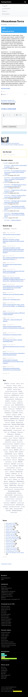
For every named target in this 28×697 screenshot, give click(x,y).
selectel (21, 465)
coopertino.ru (7, 404)
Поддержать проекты (6, 564)
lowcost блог (4, 637)
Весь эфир (5, 373)
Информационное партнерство (8, 591)
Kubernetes (15, 438)
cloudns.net (19, 400)
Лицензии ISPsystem (11, 535)
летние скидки (14, 500)
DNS (24, 408)
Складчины (4, 6)
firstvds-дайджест (8, 416)
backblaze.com (15, 395)
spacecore (12, 471)
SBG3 (10, 465)
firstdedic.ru (14, 414)
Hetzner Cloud (19, 422)
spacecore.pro (19, 471)
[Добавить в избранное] (7, 94)
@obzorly (8, 143)
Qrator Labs (14, 459)
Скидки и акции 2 (5, 635)
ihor (10, 428)
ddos (9, 406)
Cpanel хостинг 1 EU (5, 608)
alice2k (4, 94)
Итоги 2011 (3, 678)
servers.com (20, 469)
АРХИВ (15, 144)
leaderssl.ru (21, 438)
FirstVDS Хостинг (10, 528)
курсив (5, 115)
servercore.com (8, 469)
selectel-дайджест (11, 467)
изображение (17, 115)
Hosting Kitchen (6, 2)
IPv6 (8, 432)
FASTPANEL (15, 412)
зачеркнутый (7, 115)
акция (6, 487)
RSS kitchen (10, 144)
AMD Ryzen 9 (21, 387)
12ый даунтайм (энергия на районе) (11, 234)
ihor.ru (13, 428)
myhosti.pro (19, 447)
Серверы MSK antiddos (6, 625)
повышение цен (20, 504)
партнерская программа (9, 504)
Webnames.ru (20, 481)
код (14, 115)
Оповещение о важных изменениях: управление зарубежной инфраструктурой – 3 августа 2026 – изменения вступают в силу (14, 279)
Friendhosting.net (14, 418)
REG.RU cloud (7, 463)
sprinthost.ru (14, 473)
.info (13, 690)
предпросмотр (12, 126)
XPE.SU (22, 483)
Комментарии (7, 228)
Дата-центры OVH (10, 523)
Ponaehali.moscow (14, 455)
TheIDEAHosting (12, 477)
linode (20, 440)
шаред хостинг (14, 512)
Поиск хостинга (4, 640)
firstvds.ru (17, 416)
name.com (5, 449)
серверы (23, 506)
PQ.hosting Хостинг (10, 543)
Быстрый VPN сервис (5, 632)
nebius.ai (11, 449)
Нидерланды (6, 502)
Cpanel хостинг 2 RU (5, 609)
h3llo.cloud (7, 422)
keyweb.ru (5, 438)
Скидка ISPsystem (6, 8)
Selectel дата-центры (11, 524)
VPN (19, 479)
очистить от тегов (3, 116)
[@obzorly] (5, 139)
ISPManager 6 (10, 434)
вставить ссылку (19, 115)
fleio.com (23, 416)
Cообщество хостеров (6, 594)
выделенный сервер (11, 493)
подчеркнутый (9, 115)
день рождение (9, 495)
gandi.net (22, 418)
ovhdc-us (20, 453)
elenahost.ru (7, 410)
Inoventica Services (17, 430)
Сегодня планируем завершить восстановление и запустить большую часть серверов (13, 361)
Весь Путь (3, 667)
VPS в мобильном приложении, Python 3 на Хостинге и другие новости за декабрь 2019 (15, 179)
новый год (13, 502)
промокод (5, 506)
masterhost (16, 443)
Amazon (19, 385)
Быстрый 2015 (4, 670)
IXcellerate (17, 436)
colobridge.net (8, 402)
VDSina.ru (15, 479)
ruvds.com (13, 463)
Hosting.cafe (4, 638)
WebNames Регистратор (11, 532)
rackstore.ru (21, 459)
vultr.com (6, 481)
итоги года (8, 500)
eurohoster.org (7, 412)
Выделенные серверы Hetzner (8, 102)
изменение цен (18, 498)
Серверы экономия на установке (8, 645)
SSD (19, 473)
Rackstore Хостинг (10, 540)
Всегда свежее (5, 14)
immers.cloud (19, 428)
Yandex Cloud (9, 529)
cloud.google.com (10, 399)
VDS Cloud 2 (4, 612)
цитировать (12, 115)
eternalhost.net (19, 410)
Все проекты (4, 586)
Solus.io (6, 471)
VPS (22, 479)
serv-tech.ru (18, 467)
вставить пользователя (21, 115)
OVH (16, 451)
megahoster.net (14, 445)
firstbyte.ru (8, 414)
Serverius (15, 469)
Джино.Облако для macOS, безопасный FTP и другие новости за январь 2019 (15, 208)
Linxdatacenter (8, 441)
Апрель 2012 (4, 676)
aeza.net (15, 385)
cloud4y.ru (7, 401)
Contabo (14, 402)
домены (6, 496)
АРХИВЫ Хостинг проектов (7, 593)
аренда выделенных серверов (16, 487)
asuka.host (21, 393)
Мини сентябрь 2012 (5, 675)
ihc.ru (7, 428)
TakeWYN (6, 477)
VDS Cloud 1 (4, 611)
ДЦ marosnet (20, 496)
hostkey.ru (11, 426)
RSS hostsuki (4, 144)
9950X (22, 383)
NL (23, 449)
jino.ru (4, 91)
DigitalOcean (19, 408)
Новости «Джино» (16, 220)
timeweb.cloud (20, 477)
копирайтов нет (12, 687)
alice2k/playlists (15, 143)
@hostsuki (3, 143)
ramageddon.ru (8, 461)
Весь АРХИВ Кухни (5, 660)
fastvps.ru (21, 412)
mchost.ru (22, 443)
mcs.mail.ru (7, 445)
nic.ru (21, 449)
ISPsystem (17, 434)
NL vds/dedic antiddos (6, 614)
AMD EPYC (15, 387)
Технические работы (18, 508)
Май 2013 (3, 673)
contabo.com (20, 402)
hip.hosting (6, 426)
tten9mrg (5, 332)
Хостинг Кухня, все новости (7, 642)
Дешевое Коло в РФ (5, 623)
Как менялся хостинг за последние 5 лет (10, 599)
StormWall (7, 475)
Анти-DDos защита (5, 606)
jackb (4, 255)
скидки (11, 508)
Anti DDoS (9, 389)
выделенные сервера (19, 489)
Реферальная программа (14, 506)
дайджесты (20, 144)
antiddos (20, 391)
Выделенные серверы (14, 491)
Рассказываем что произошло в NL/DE (12, 334)
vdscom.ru (9, 479)
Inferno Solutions (7, 430)
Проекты (4, 11)
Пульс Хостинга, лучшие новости (8, 643)
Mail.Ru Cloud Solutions (8, 443)
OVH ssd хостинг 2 (5, 617)
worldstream (6, 483)
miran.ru (21, 445)
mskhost (13, 447)
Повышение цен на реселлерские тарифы (13, 294)
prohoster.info (14, 457)
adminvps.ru (9, 385)
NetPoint (16, 449)
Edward (4, 237)
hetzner (13, 422)
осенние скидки (20, 502)
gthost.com (21, 420)
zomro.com (20, 485)
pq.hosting (21, 455)
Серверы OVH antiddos (6, 622)
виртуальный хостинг (8, 489)
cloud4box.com (18, 399)
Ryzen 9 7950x (20, 463)
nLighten (6, 451)
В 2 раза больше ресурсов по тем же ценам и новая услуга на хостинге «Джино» (15, 172)
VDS (5, 479)
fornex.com (6, 418)
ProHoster (8, 457)
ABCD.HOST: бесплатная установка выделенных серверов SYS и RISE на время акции (13, 241)
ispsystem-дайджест (9, 436)
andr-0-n (4, 344)
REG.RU (20, 461)
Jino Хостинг (4, 24)
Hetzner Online (6, 424)
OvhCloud (21, 451)
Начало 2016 (4, 669)
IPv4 (6, 432)
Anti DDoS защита (17, 389)
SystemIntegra (19, 475)
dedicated (5, 408)
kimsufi (10, 438)
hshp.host (17, 426)
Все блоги (5, 556)
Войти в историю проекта (7, 596)
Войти (2, 579)
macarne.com (20, 441)
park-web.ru (6, 455)
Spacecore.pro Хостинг (11, 548)
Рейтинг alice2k (4, 589)
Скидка (6, 508)
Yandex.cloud (12, 485)
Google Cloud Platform (9, 420)
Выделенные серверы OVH (7, 100)
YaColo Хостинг (9, 541)
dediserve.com (11, 408)
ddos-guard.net (21, 406)
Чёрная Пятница (17, 510)
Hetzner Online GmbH (18, 424)
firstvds (19, 414)
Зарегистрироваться (5, 578)
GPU (17, 420)
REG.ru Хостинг (9, 526)
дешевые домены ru (18, 494)
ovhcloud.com (8, 453)
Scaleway (15, 465)
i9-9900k (22, 426)
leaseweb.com (15, 440)
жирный (3, 115)
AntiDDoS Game (7, 393)
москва (20, 500)
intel (24, 430)
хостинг (8, 510)
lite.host (14, 441)
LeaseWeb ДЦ (9, 546)
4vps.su (18, 383)
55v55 (10, 688)
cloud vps (21, 397)
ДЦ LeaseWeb (12, 496)
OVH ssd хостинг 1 (5, 616)
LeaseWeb (7, 440)
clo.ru (17, 397)
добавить (5, 126)
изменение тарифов (9, 498)
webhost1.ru (12, 481)
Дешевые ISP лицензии (6, 619)
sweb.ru (13, 475)
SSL (22, 473)
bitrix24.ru (12, 397)
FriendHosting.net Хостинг (12, 551)
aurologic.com (7, 395)
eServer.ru (13, 410)
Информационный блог (6, 588)
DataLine (5, 406)
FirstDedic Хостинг (10, 534)
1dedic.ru (6, 383)
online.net (11, 451)
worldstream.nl (13, 483)
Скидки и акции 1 (5, 634)
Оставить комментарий (8, 109)
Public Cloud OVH (7, 459)
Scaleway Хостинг (10, 545)
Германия (19, 493)
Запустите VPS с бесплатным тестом (11, 299)
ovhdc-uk (15, 453)
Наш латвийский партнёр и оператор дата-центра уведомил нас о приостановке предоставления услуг (13, 287)
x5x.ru (19, 483)
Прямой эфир (7, 226)
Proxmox (20, 457)
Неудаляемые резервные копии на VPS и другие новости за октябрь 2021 (14, 215)
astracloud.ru (15, 393)
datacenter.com (19, 404)
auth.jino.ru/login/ (5, 88)
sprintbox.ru (7, 473)
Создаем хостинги (5, 646)
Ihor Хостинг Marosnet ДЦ (12, 537)
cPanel (12, 404)
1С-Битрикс (12, 383)
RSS (14, 154)
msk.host (8, 447)
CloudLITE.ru (13, 400)
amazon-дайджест (8, 387)
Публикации (14, 228)
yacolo (6, 485)
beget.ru (6, 397)
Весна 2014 (3, 672)
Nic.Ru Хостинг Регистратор (12, 538)
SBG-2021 (6, 465)
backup (21, 395)
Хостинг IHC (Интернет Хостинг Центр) (15, 552)
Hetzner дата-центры (11, 531)
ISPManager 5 (20, 432)
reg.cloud (15, 461)
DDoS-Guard (13, 406)
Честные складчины (5, 620)
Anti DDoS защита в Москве (11, 391)
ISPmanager (13, 432)
